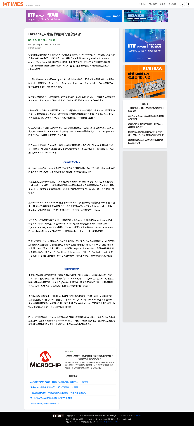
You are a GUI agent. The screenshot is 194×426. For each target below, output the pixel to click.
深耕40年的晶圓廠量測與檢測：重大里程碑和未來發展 (54, 387)
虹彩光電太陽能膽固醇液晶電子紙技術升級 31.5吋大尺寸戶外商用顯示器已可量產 (146, 133)
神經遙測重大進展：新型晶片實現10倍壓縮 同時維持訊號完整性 (58, 392)
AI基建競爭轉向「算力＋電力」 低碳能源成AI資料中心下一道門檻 (59, 381)
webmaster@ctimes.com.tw (108, 422)
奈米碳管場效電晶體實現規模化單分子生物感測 (51, 398)
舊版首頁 (138, 416)
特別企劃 (68, 351)
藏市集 (162, 4)
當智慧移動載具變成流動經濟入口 (45, 403)
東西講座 (153, 4)
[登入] (188, 4)
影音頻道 (172, 4)
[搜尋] (182, 4)
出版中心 (142, 4)
